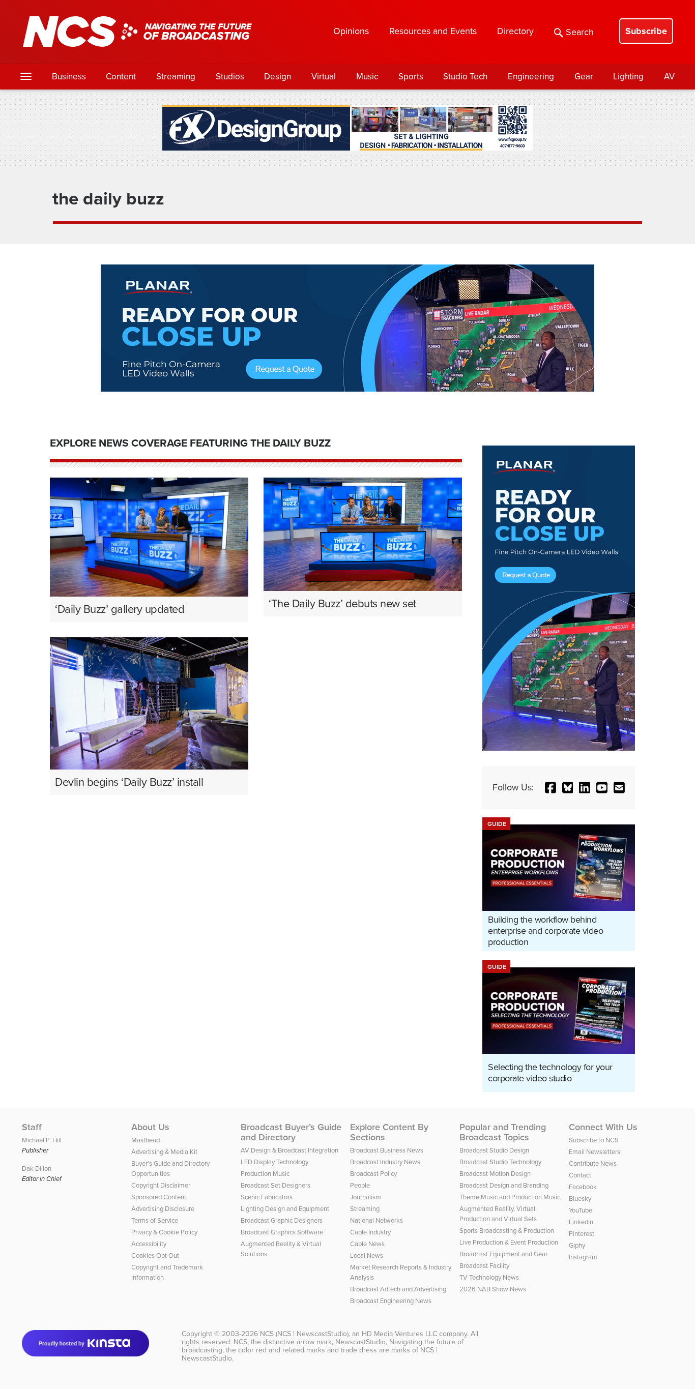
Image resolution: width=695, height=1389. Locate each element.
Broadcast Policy (373, 1173)
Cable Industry (370, 1232)
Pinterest (581, 1233)
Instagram (583, 1257)
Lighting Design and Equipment (285, 1209)
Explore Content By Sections (389, 1132)
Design (277, 76)
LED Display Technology (274, 1162)
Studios (230, 76)
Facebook (583, 1187)
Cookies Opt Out (155, 1255)
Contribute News (593, 1163)
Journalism (365, 1197)
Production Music (265, 1173)
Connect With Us (603, 1127)
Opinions (351, 31)
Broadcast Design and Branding (503, 1185)
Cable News (367, 1244)
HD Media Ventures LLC (399, 1333)
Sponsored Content (158, 1197)
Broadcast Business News (386, 1150)
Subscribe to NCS (594, 1140)
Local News (366, 1255)
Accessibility (148, 1244)
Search (580, 32)
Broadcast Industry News (385, 1162)
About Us (150, 1127)
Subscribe (646, 31)
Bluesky (580, 1198)
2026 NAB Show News (492, 1289)
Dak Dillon (36, 1168)
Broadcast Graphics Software (282, 1232)
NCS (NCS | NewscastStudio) (304, 1333)
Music (367, 76)
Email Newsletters (594, 1152)
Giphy (577, 1245)
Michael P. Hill (42, 1140)
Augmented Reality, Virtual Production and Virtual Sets (498, 1214)
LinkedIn (581, 1222)
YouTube (580, 1210)
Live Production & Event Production (508, 1242)
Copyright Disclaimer (160, 1185)
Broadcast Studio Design (494, 1150)
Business (69, 76)
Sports (410, 76)
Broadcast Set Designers (275, 1185)
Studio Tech (465, 76)
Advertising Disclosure (162, 1209)
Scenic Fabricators (267, 1197)
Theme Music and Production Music (509, 1197)
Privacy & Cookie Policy (164, 1232)
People (360, 1185)
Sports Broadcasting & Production (506, 1230)
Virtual (323, 76)
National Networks (376, 1220)
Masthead (145, 1140)
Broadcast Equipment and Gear (503, 1254)
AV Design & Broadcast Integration (289, 1150)
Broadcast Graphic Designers (282, 1220)
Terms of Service (154, 1220)
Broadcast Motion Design (495, 1173)
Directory (515, 31)
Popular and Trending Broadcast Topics (502, 1132)
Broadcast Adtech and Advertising (398, 1289)
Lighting (628, 76)
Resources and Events (433, 31)
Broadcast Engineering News (390, 1301)
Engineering (531, 76)
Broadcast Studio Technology (500, 1162)
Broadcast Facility (484, 1265)
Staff (32, 1127)
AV (669, 76)
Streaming (175, 76)
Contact (580, 1175)
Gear (583, 76)
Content (121, 76)
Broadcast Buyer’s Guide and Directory (291, 1132)
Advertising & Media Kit (164, 1152)
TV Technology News (489, 1277)
